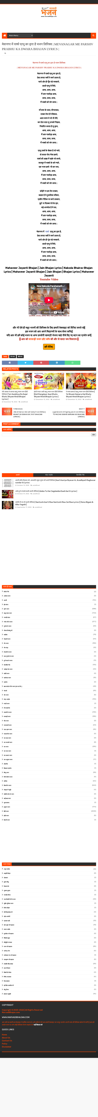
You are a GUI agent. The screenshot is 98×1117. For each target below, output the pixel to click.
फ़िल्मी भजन (7, 820)
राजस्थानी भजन (7, 725)
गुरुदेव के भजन (7, 626)
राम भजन (6, 747)
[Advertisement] (49, 24)
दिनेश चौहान (7, 908)
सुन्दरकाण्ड (6, 803)
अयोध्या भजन (7, 596)
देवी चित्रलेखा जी (8, 912)
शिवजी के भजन (7, 785)
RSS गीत (6, 591)
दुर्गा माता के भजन (8, 660)
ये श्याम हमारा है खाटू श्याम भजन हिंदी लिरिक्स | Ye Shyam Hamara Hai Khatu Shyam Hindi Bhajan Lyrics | (80, 394)
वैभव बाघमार (7, 981)
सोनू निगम (6, 989)
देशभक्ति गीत (7, 665)
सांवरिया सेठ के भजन (9, 794)
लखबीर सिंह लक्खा (8, 964)
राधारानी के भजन (8, 734)
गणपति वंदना (7, 617)
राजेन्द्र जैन (7, 951)
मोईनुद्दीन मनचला (8, 942)
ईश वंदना (6, 604)
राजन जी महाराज (8, 946)
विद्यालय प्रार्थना (7, 768)
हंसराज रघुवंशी (7, 994)
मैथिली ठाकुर (7, 938)
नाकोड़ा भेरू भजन (8, 669)
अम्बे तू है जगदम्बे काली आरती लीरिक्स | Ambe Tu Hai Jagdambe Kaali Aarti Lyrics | (46, 491)
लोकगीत (6, 764)
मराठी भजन (6, 703)
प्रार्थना (5, 682)
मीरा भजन (6, 721)
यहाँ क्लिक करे (38, 1025)
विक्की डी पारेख (7, 972)
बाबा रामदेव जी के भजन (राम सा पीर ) (13, 686)
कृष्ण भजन (6, 609)
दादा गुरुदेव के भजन (9, 656)
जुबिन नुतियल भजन (8, 903)
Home (4, 1035)
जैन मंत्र (6, 648)
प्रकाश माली (7, 921)
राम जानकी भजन (8, 742)
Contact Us (7, 1041)
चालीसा (5, 635)
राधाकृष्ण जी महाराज (9, 959)
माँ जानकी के (7, 708)
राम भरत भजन (7, 751)
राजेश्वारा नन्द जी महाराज (10, 955)
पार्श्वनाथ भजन (7, 678)
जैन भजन (12, 356)
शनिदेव (5, 781)
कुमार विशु (6, 882)
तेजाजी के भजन (7, 652)
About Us (6, 1038)
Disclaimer (6, 1047)
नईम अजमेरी (7, 916)
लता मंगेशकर (7, 968)
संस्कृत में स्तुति (7, 790)
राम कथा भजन (7, 738)
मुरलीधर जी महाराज (9, 934)
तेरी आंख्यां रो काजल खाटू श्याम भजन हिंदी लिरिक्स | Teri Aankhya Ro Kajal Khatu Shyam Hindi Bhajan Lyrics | (15, 395)
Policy (4, 1044)
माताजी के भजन (7, 712)
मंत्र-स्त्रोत (7, 699)
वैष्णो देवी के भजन (8, 777)
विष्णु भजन (6, 772)
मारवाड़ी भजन (7, 716)
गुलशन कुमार (7, 890)
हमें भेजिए (49, 346)
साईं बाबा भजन (7, 798)
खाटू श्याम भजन (8, 613)
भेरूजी (5, 691)
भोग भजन (6, 695)
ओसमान (6, 878)
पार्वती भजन (6, 673)
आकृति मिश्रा (7, 873)
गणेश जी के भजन (8, 622)
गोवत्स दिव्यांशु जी (8, 630)
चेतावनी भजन (7, 639)
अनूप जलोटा (7, 869)
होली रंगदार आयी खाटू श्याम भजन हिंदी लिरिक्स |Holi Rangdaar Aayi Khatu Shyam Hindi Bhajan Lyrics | (48, 394)
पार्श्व (47, 231)
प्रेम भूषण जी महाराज (9, 925)
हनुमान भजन (7, 807)
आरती (5, 600)
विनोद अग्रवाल (7, 977)
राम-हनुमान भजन (8, 759)
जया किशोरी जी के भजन (10, 899)
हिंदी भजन (20, 356)
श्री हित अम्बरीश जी (9, 985)
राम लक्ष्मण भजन (8, 755)
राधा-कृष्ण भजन (8, 729)
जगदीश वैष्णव (7, 895)
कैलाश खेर (6, 886)
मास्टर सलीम (7, 929)
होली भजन (6, 815)
